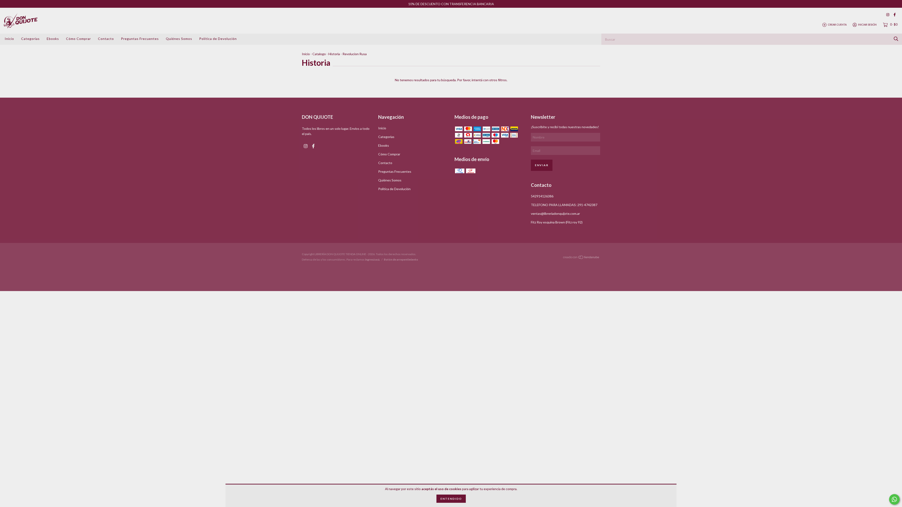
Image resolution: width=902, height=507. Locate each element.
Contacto (106, 39)
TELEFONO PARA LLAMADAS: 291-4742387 (564, 205)
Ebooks (53, 39)
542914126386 (542, 196)
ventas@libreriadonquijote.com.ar (555, 213)
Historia (334, 54)
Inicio (9, 39)
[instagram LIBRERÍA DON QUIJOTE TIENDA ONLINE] (887, 14)
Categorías (30, 39)
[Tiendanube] (581, 258)
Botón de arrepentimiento (401, 259)
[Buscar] (896, 39)
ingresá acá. (372, 259)
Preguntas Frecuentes (140, 39)
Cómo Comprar (78, 39)
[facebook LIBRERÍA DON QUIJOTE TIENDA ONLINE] (895, 14)
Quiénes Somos (179, 39)
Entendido (451, 498)
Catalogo (319, 54)
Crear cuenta (837, 24)
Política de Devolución (218, 39)
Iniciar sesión (867, 24)
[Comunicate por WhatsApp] (894, 499)
